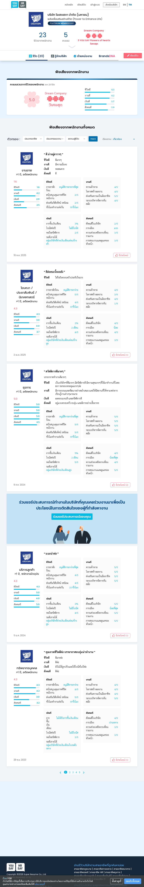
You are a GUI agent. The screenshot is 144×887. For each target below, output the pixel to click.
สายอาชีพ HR (97, 872)
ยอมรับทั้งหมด (133, 881)
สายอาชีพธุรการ (113, 872)
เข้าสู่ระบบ (95, 4)
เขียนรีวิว (81, 4)
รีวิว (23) (38, 56)
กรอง (93, 138)
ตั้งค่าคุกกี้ (116, 881)
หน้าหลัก (69, 4)
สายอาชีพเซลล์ (81, 872)
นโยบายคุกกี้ (40, 884)
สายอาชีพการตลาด (103, 869)
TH (130, 4)
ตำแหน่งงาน (84, 56)
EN (124, 4)
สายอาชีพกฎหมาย (83, 869)
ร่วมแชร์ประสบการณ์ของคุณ (72, 516)
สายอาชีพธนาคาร (122, 869)
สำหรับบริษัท (111, 4)
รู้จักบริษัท (60, 56)
